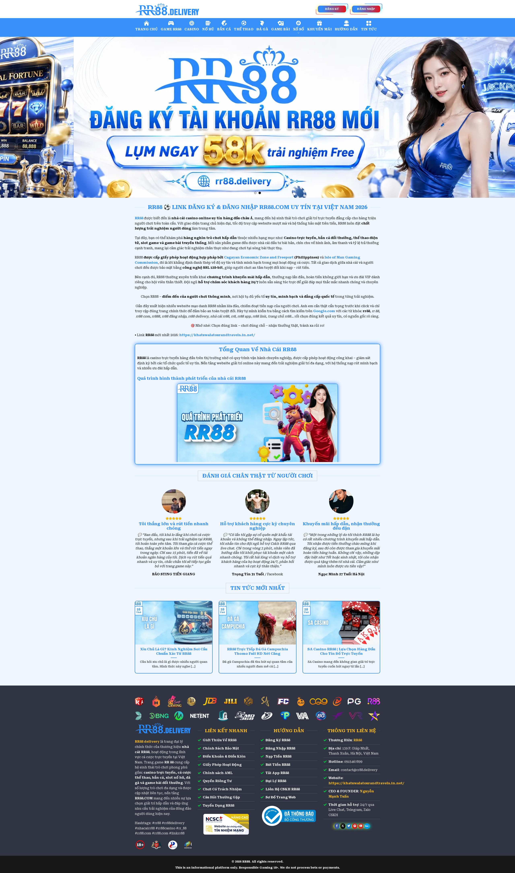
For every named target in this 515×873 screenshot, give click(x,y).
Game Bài (280, 29)
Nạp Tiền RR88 (278, 756)
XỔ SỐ (298, 29)
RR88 (357, 740)
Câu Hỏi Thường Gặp (221, 797)
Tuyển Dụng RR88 (218, 805)
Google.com (324, 311)
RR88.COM (144, 798)
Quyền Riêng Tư (217, 781)
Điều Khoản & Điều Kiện (224, 756)
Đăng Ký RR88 (278, 740)
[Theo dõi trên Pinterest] (354, 826)
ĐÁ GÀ (262, 29)
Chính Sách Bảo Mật (221, 748)
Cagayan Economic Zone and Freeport (259, 257)
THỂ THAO (243, 29)
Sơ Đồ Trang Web (281, 797)
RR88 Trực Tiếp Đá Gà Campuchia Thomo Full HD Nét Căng (257, 651)
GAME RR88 (171, 29)
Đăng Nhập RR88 (280, 748)
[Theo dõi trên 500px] (367, 826)
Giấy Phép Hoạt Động (222, 765)
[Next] (499, 117)
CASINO (191, 29)
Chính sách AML (218, 773)
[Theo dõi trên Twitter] (348, 826)
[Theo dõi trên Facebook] (337, 826)
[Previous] (15, 117)
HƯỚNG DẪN (346, 29)
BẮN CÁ (224, 29)
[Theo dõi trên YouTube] (361, 826)
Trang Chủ (146, 29)
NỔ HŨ (208, 29)
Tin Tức (369, 29)
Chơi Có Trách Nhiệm (222, 789)
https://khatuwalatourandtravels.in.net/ (217, 335)
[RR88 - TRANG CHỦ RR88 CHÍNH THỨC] (185, 9)
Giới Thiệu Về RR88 (219, 740)
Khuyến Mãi (319, 29)
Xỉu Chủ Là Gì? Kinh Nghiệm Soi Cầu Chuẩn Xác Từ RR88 (173, 651)
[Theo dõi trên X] (343, 826)
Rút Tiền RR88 (278, 765)
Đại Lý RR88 (276, 781)
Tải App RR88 (277, 773)
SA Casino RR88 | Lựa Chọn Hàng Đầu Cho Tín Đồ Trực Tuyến (341, 651)
